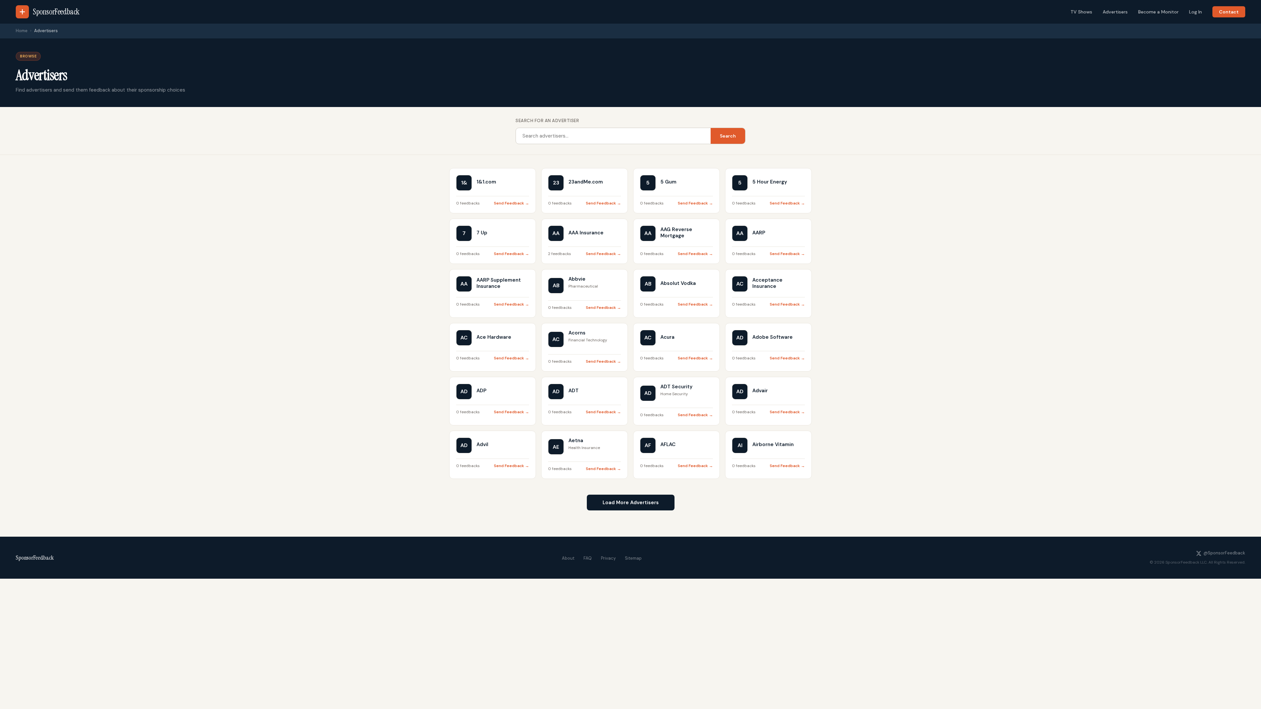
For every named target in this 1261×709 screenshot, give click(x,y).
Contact (1229, 12)
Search (728, 136)
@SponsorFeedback (1224, 553)
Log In (1195, 12)
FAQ (588, 558)
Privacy (608, 558)
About (568, 558)
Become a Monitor (1158, 12)
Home (22, 30)
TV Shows (1081, 12)
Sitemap (633, 558)
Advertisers (1115, 12)
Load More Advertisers (631, 502)
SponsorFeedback (35, 558)
